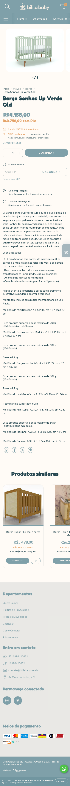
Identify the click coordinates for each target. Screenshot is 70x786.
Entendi (61, 781)
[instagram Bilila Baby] (7, 700)
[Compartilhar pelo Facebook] (15, 451)
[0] (62, 7)
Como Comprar (11, 630)
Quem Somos (10, 602)
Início (6, 88)
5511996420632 (18, 656)
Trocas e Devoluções (15, 616)
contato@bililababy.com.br (23, 670)
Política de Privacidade (16, 609)
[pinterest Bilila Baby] (18, 700)
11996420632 (16, 663)
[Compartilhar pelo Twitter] (23, 451)
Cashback (8, 623)
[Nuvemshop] (14, 771)
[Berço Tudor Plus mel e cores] (36, 561)
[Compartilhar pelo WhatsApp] (6, 450)
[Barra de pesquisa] (7, 6)
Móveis (22, 18)
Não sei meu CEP (11, 178)
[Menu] (6, 18)
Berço (28, 88)
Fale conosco (10, 637)
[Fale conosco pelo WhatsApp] (64, 769)
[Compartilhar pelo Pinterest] (30, 451)
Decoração (40, 18)
